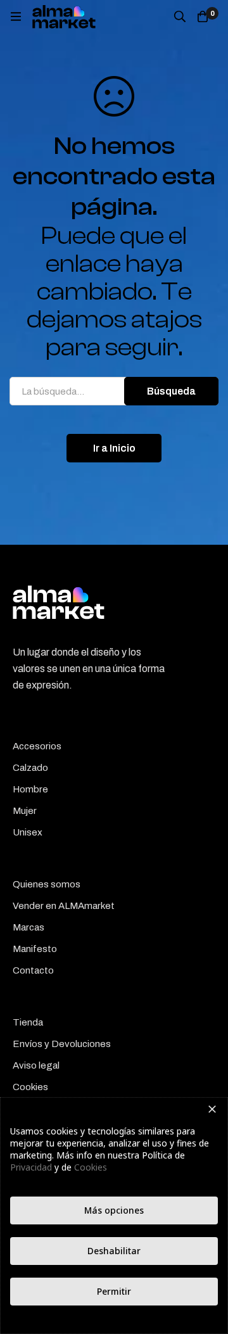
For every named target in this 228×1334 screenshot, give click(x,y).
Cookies (90, 1167)
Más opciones (114, 1210)
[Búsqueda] (179, 16)
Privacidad (31, 1167)
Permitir (114, 1291)
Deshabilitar (114, 1251)
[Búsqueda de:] (114, 391)
